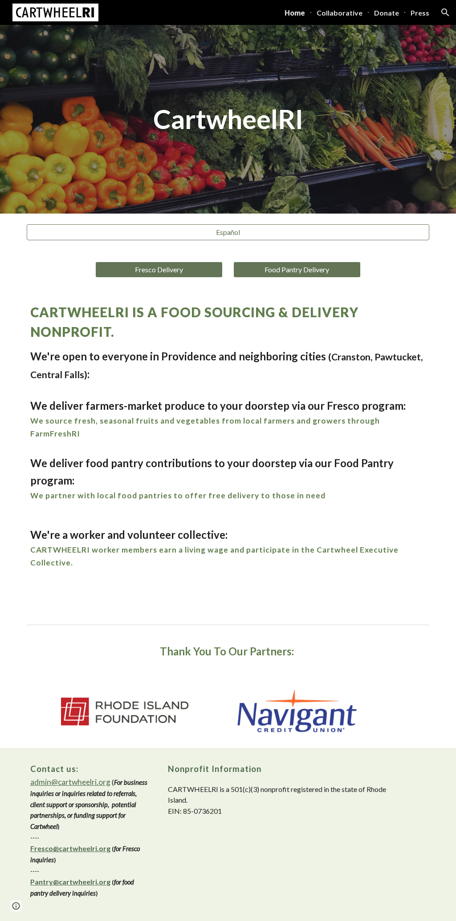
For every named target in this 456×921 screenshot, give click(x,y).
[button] (445, 12)
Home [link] (295, 12)
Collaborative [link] (339, 12)
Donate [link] (386, 12)
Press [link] (420, 12)
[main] (228, 119)
